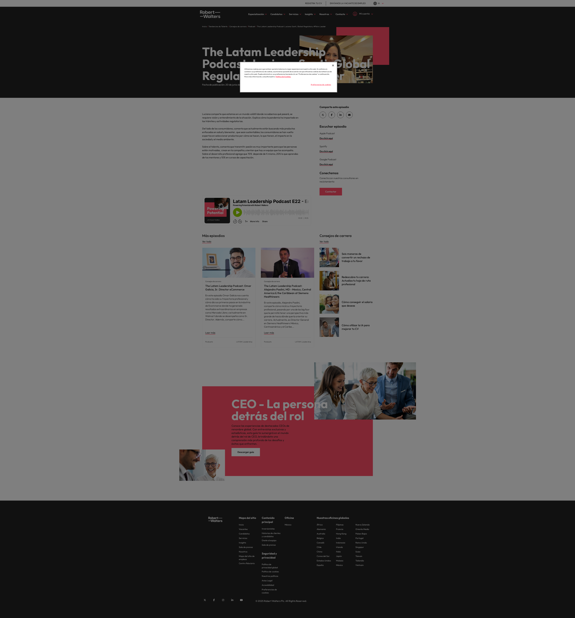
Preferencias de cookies (321, 85)
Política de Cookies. (283, 77)
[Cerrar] (333, 65)
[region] (288, 77)
